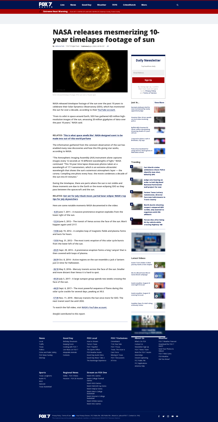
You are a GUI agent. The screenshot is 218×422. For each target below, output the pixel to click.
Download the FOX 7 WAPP (166, 345)
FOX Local (92, 338)
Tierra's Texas (92, 344)
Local (41, 341)
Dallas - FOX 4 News (70, 376)
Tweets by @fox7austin (141, 340)
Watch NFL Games (94, 376)
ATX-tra (113, 360)
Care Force (115, 352)
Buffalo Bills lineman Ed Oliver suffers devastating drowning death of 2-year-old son (140, 130)
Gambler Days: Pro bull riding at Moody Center (141, 304)
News (42, 338)
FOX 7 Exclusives (119, 338)
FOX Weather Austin (94, 352)
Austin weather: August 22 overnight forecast (140, 284)
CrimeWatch (115, 341)
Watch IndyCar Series (94, 389)
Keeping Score (68, 344)
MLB (41, 381)
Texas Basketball (45, 387)
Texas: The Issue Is (118, 349)
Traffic (41, 344)
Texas (41, 347)
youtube (172, 416)
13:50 (55, 240)
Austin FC (42, 378)
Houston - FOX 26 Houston (73, 378)
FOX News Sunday (46, 355)
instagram (168, 416)
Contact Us (139, 344)
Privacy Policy (150, 91)
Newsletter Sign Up (142, 347)
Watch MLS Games (94, 404)
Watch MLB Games (94, 383)
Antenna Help (140, 366)
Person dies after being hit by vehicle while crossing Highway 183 (154, 222)
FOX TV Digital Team (72, 46)
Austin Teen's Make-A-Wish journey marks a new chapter (141, 264)
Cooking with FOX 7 (70, 347)
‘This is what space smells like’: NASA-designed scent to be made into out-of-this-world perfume (88, 137)
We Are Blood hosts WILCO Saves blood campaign (140, 274)
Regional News (70, 372)
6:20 (56, 211)
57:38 (55, 297)
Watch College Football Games (95, 379)
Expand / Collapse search (177, 5)
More (144, 5)
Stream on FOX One (97, 372)
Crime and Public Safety (47, 352)
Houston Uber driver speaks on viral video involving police (141, 119)
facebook (159, 416)
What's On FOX (140, 341)
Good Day (68, 338)
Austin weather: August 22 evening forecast (140, 294)
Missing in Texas (117, 355)
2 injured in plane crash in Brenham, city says (140, 139)
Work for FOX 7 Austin (143, 352)
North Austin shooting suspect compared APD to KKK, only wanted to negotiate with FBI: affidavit (154, 210)
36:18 (55, 269)
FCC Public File (140, 360)
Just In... (135, 102)
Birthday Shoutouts (70, 341)
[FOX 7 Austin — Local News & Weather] (46, 5)
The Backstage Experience (96, 360)
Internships (139, 355)
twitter (163, 416)
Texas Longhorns (45, 376)
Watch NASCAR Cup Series (96, 386)
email (177, 416)
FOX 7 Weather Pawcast (167, 341)
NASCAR (42, 384)
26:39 (55, 259)
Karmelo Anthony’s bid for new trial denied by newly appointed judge (140, 109)
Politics (41, 349)
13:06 (55, 231)
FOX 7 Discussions (117, 358)
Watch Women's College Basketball (96, 397)
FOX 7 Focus (115, 347)
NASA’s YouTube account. (94, 307)
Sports (42, 372)
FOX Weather (163, 356)
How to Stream (92, 341)
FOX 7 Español (92, 347)
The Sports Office (93, 349)
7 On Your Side (116, 344)
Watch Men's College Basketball (94, 392)
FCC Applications (141, 363)
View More (159, 102)
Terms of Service (149, 93)
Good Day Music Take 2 (96, 358)
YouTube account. (106, 109)
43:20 (55, 278)
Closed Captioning (141, 358)
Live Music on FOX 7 (70, 349)
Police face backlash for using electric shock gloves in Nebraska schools (141, 150)
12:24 (55, 221)
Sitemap (42, 358)
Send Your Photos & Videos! (166, 350)
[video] (159, 265)
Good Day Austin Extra (95, 355)
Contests (66, 355)
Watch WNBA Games (95, 401)
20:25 (55, 250)
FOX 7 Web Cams (165, 354)
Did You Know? (164, 359)
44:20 (55, 288)
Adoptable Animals (70, 352)
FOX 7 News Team (142, 349)
